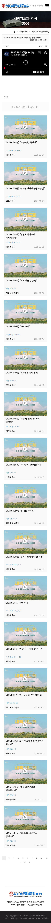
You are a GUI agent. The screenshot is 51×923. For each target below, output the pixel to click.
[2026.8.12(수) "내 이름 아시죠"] (25, 496)
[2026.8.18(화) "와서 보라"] (25, 312)
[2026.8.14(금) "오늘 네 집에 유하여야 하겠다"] (25, 404)
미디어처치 (23, 31)
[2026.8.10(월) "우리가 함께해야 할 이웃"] (25, 542)
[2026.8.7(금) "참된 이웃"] (25, 588)
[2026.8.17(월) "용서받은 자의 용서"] (25, 358)
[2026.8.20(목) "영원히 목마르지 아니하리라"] (25, 219)
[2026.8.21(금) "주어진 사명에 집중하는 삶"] (25, 173)
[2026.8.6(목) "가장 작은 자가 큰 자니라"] (25, 634)
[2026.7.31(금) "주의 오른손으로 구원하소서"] (25, 772)
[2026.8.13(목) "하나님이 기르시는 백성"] (25, 450)
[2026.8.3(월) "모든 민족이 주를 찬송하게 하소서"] (25, 726)
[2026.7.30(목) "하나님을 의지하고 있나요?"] (25, 818)
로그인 (32, 5)
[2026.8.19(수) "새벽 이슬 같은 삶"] (25, 265)
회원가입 (40, 5)
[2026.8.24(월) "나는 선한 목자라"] (25, 127)
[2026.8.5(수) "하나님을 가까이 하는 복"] (25, 680)
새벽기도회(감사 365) (40, 31)
